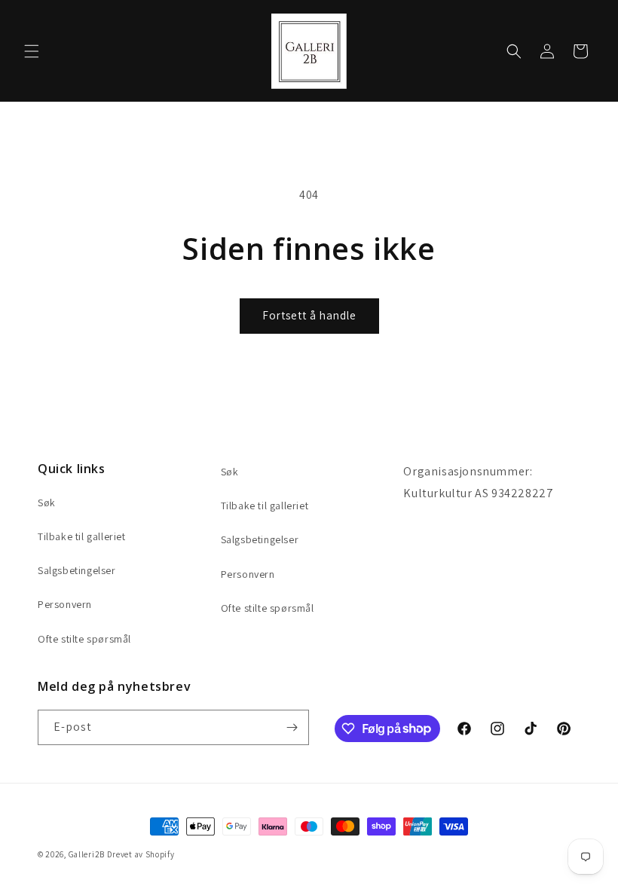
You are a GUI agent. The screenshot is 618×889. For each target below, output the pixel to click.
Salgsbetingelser (77, 570)
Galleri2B (87, 854)
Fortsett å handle (309, 315)
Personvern (65, 604)
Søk (47, 502)
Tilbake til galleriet (82, 536)
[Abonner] (291, 727)
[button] (31, 51)
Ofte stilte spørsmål (84, 639)
